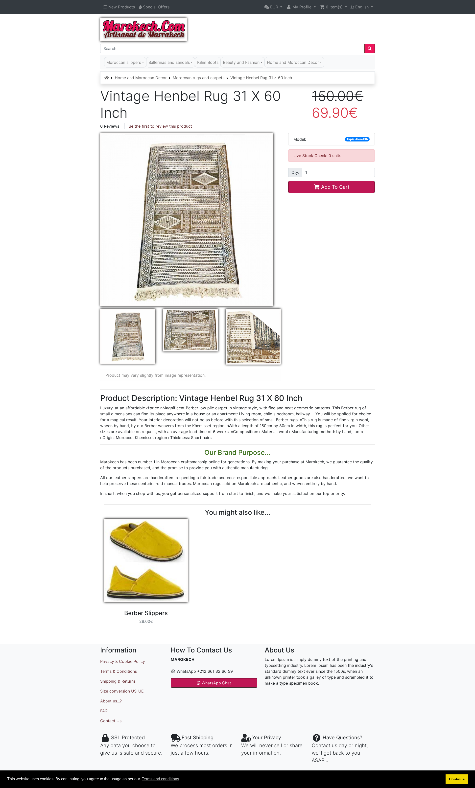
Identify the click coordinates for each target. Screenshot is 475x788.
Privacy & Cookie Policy (122, 661)
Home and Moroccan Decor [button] (293, 62)
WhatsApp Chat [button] (215, 682)
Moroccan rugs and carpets (198, 77)
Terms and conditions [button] (160, 779)
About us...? (111, 700)
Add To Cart (334, 187)
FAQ (104, 710)
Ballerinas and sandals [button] (169, 62)
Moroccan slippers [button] (123, 62)
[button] (273, 7)
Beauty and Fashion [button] (241, 62)
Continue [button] (457, 779)
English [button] (360, 6)
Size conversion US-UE (122, 691)
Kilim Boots (207, 62)
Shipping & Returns (118, 681)
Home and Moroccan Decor (141, 77)
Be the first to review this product (160, 126)
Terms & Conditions (118, 671)
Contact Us (110, 720)
